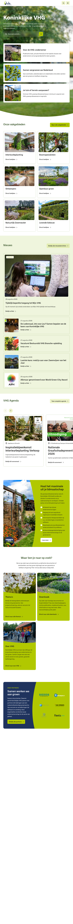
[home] (7, 3)
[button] (63, 3)
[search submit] (41, 34)
